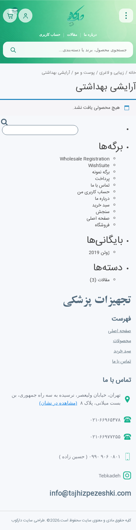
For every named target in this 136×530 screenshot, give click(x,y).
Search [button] (7, 127)
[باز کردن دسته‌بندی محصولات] (126, 15)
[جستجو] (12, 50)
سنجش (103, 212)
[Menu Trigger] (13, 11)
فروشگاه (102, 225)
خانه (132, 72)
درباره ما (90, 34)
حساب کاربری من (93, 192)
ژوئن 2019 (99, 253)
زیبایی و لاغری (111, 72)
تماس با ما (100, 186)
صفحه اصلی (98, 219)
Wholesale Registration (85, 159)
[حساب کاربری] (25, 15)
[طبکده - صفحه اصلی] (76, 15)
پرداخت (102, 179)
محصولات (122, 341)
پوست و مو (85, 72)
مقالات (72, 34)
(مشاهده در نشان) (58, 402)
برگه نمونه (101, 172)
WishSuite (99, 166)
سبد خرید (101, 205)
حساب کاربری (49, 34)
